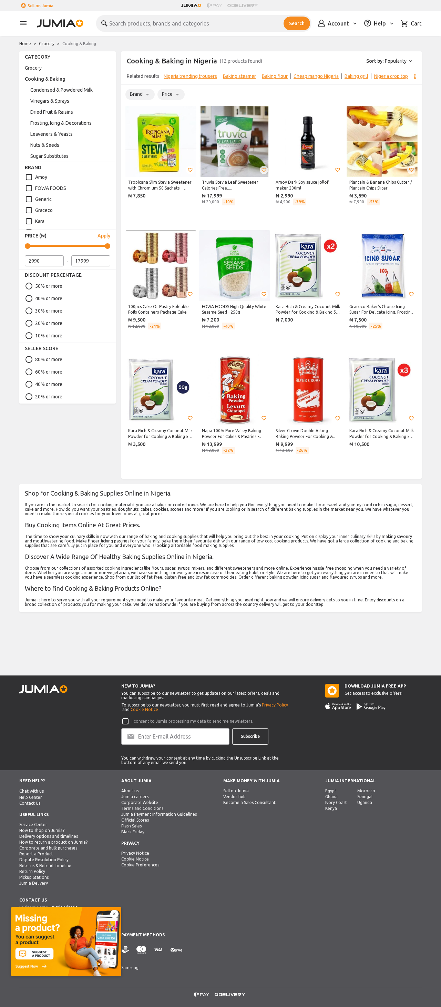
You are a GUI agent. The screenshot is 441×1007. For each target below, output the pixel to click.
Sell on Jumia (40, 5)
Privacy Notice (135, 853)
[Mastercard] (141, 950)
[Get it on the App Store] (338, 706)
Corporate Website (139, 802)
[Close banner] (114, 914)
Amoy (41, 177)
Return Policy (32, 871)
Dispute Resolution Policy (44, 859)
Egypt (330, 791)
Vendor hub (234, 796)
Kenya (331, 808)
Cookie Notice (144, 709)
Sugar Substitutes (49, 156)
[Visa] (158, 950)
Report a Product (36, 854)
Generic (43, 199)
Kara (39, 221)
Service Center (33, 824)
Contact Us (29, 803)
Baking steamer (239, 76)
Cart (416, 23)
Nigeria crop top (391, 76)
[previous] (131, 77)
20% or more (48, 323)
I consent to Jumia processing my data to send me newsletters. (192, 721)
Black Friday (132, 832)
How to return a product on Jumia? (53, 842)
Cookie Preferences (140, 865)
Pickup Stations (34, 877)
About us (130, 791)
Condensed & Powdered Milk (61, 90)
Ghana (331, 796)
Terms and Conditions (142, 808)
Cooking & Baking (45, 79)
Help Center (30, 797)
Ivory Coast (336, 802)
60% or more (48, 372)
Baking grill (356, 76)
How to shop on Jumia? (41, 830)
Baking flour (275, 76)
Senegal (364, 796)
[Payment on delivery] (125, 950)
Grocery (46, 43)
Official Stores (135, 820)
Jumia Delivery (33, 883)
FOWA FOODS (50, 188)
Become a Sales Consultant (249, 802)
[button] (190, 170)
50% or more (48, 286)
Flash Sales (131, 826)
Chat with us (31, 791)
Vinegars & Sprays (49, 101)
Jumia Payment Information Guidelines (159, 814)
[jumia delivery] (244, 5)
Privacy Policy (275, 705)
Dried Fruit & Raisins (51, 112)
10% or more (48, 335)
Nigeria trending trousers (190, 76)
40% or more (48, 298)
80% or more (48, 359)
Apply (104, 235)
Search (297, 23)
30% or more (48, 311)
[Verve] (176, 950)
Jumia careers (134, 796)
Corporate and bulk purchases (48, 848)
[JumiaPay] (214, 5)
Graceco (44, 210)
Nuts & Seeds (44, 145)
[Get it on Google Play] (371, 706)
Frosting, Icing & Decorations (61, 123)
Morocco (366, 791)
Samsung (130, 967)
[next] (412, 77)
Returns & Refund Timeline (45, 865)
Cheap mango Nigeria (316, 76)
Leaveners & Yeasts (51, 134)
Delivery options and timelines (48, 836)
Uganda (364, 802)
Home (25, 43)
